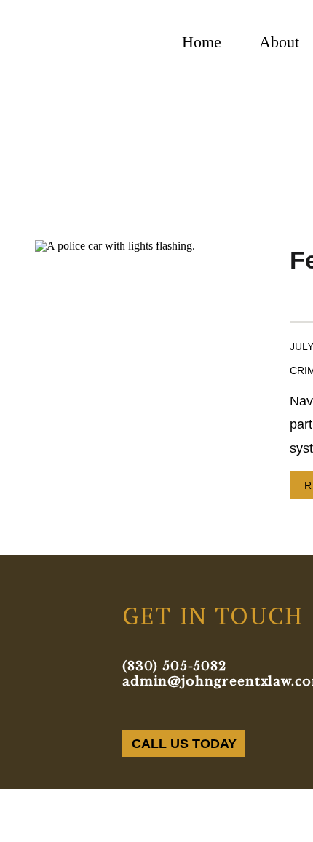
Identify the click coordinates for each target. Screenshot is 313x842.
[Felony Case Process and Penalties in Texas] (144, 369)
